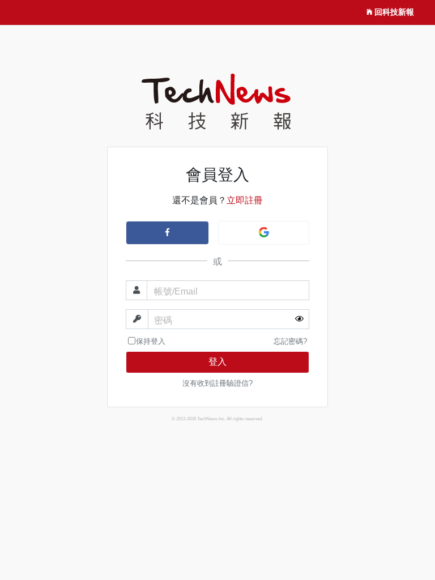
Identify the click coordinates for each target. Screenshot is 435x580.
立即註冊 (245, 200)
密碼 (163, 320)
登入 (217, 361)
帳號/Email (176, 291)
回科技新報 (394, 11)
